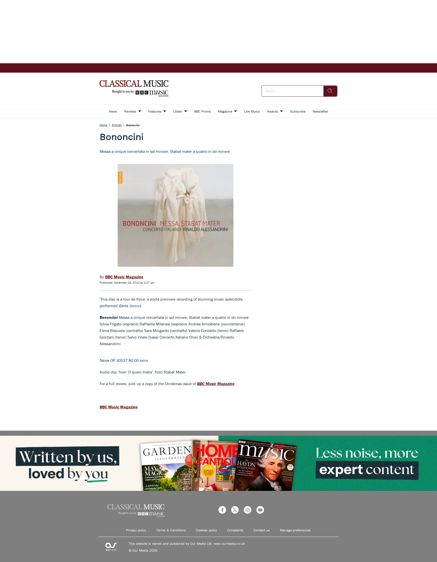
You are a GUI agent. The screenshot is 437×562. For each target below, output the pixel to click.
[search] (330, 91)
